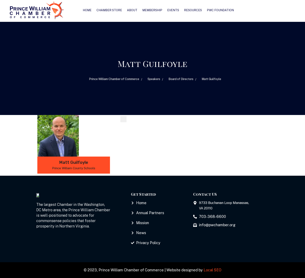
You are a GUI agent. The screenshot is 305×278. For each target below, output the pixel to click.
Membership (152, 10)
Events (173, 10)
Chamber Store (109, 10)
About (132, 10)
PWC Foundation (220, 10)
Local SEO (212, 270)
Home (87, 10)
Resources (193, 10)
